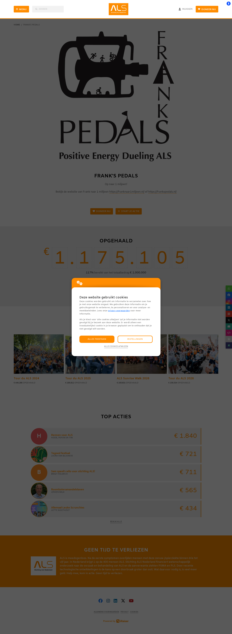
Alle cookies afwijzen (116, 346)
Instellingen (135, 339)
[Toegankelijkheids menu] (228, 3)
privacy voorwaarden (119, 310)
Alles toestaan (97, 339)
